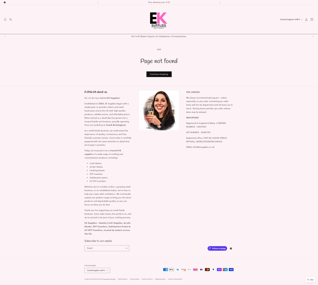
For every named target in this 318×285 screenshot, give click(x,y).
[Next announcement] (220, 2)
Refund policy (122, 279)
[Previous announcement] (98, 2)
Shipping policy (160, 279)
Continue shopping (159, 74)
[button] (5, 19)
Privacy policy (134, 279)
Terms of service (147, 279)
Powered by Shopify (109, 279)
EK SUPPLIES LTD (96, 279)
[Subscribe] (126, 248)
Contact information (175, 279)
